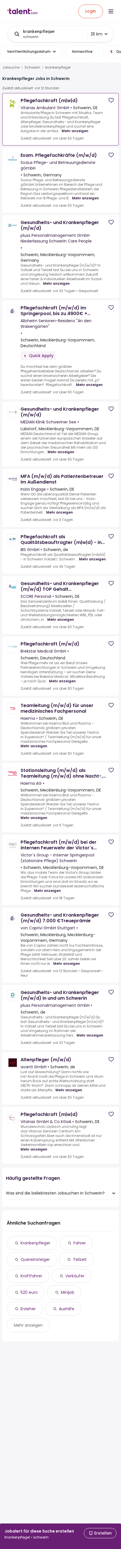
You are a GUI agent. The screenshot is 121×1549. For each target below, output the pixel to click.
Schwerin (32, 67)
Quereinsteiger (35, 1259)
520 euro (29, 1292)
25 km (96, 34)
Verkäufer (74, 1276)
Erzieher (28, 1309)
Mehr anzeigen (75, 130)
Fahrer (79, 1243)
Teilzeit (80, 1259)
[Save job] (111, 100)
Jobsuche (10, 67)
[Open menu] (110, 11)
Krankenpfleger (35, 1243)
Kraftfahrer (31, 1276)
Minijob (67, 1292)
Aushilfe (66, 1309)
